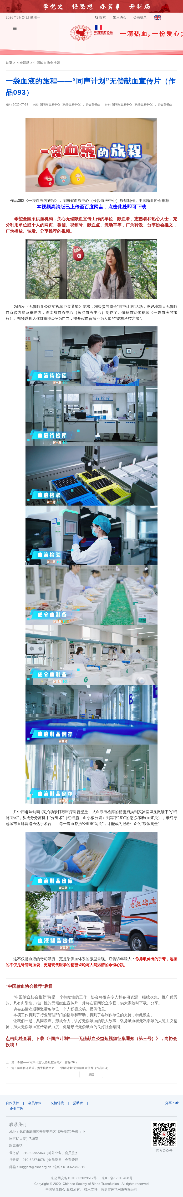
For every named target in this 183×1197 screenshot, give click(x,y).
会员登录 (140, 17)
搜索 (102, 17)
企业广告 (16, 1109)
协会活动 (23, 63)
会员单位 (34, 1103)
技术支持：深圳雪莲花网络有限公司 (110, 1189)
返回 (91, 1074)
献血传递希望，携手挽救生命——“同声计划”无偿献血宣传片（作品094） (63, 1068)
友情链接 (57, 1103)
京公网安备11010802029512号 (76, 1178)
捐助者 (78, 1103)
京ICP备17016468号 (117, 1178)
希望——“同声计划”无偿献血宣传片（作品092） (47, 1062)
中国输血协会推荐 (46, 63)
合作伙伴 (12, 1103)
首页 (9, 63)
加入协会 (119, 17)
